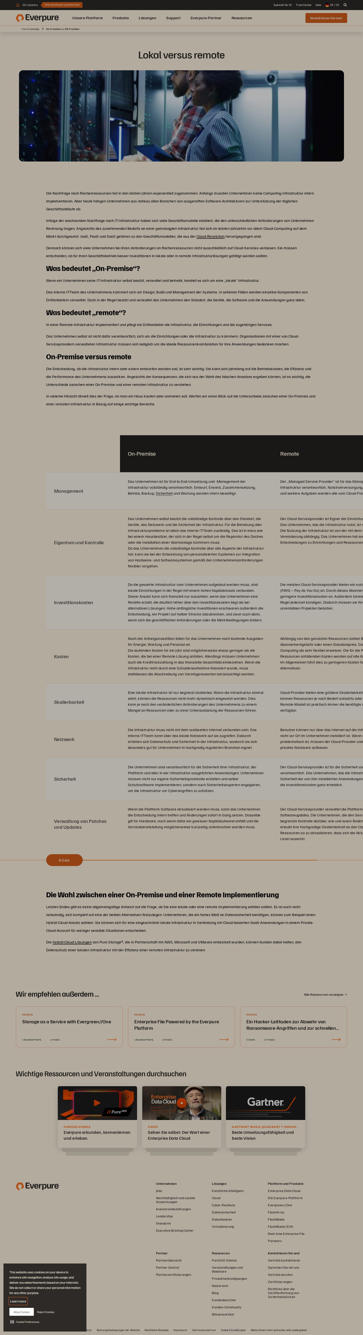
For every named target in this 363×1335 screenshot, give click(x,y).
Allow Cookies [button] (22, 1312)
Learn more (18, 1301)
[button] (24, 1322)
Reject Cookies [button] (45, 1312)
